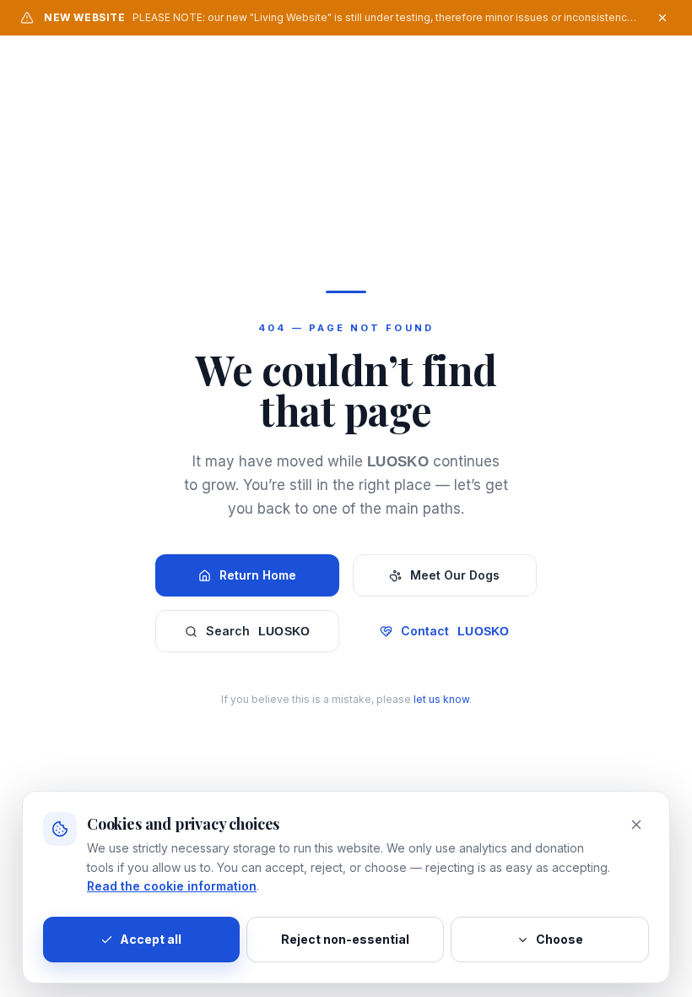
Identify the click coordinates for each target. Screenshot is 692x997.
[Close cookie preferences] (636, 824)
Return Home (257, 575)
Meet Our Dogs (455, 575)
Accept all (150, 939)
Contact (455, 631)
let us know (441, 699)
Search (258, 631)
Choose (559, 939)
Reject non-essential (345, 939)
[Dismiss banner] (662, 17)
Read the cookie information (172, 886)
